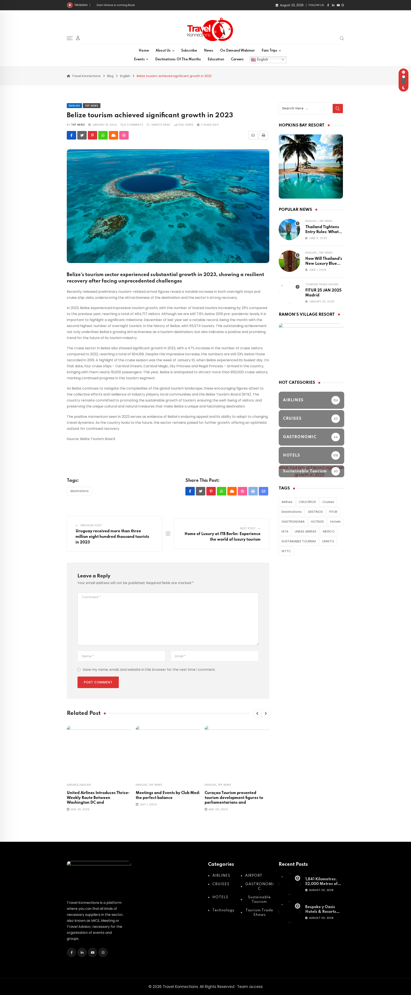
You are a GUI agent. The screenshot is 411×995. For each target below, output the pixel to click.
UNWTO (328, 541)
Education (216, 59)
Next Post (248, 528)
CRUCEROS (307, 502)
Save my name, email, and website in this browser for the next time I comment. (149, 669)
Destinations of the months (178, 59)
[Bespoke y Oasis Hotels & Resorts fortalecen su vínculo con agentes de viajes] (289, 912)
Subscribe (189, 50)
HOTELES (317, 521)
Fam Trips (269, 50)
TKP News (155, 785)
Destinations (79, 491)
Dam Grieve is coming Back (116, 5)
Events (139, 59)
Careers (237, 59)
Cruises (328, 502)
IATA (284, 531)
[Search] (342, 38)
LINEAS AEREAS (305, 531)
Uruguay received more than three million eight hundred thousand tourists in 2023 (112, 536)
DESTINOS (315, 511)
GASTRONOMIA (293, 521)
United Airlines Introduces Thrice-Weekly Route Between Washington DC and (98, 798)
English (262, 59)
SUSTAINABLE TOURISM (298, 541)
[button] (257, 713)
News (208, 50)
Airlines (286, 502)
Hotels (335, 521)
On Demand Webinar (237, 50)
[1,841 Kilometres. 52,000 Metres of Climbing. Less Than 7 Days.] (289, 884)
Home (144, 50)
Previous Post (91, 525)
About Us (163, 50)
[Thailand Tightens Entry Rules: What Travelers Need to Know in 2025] (289, 229)
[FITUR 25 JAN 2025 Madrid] (289, 292)
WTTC (286, 551)
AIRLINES (72, 785)
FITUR (333, 511)
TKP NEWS (78, 124)
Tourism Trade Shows (322, 284)
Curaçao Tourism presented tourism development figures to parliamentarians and (234, 798)
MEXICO (329, 531)
